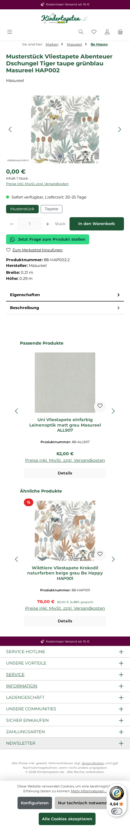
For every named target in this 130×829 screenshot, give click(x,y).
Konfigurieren (35, 803)
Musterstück (22, 209)
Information (21, 686)
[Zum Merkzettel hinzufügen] (100, 407)
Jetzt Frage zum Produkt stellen (51, 239)
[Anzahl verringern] (11, 223)
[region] (65, 129)
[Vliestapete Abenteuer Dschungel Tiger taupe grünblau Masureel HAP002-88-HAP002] (65, 129)
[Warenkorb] (120, 32)
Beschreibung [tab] (24, 307)
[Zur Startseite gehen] (65, 18)
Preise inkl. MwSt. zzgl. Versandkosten (37, 184)
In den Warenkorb (96, 223)
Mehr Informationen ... (89, 791)
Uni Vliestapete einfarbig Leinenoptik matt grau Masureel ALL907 (65, 425)
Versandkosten (93, 763)
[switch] (116, 811)
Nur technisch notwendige (85, 803)
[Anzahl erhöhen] (47, 223)
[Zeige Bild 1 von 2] (60, 156)
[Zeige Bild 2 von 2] (69, 156)
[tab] (65, 295)
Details (65, 473)
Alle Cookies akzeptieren (67, 819)
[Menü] (9, 32)
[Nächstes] (119, 129)
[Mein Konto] (107, 32)
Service (15, 674)
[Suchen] (81, 32)
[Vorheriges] (10, 129)
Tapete (51, 209)
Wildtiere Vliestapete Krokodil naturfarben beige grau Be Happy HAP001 (65, 573)
